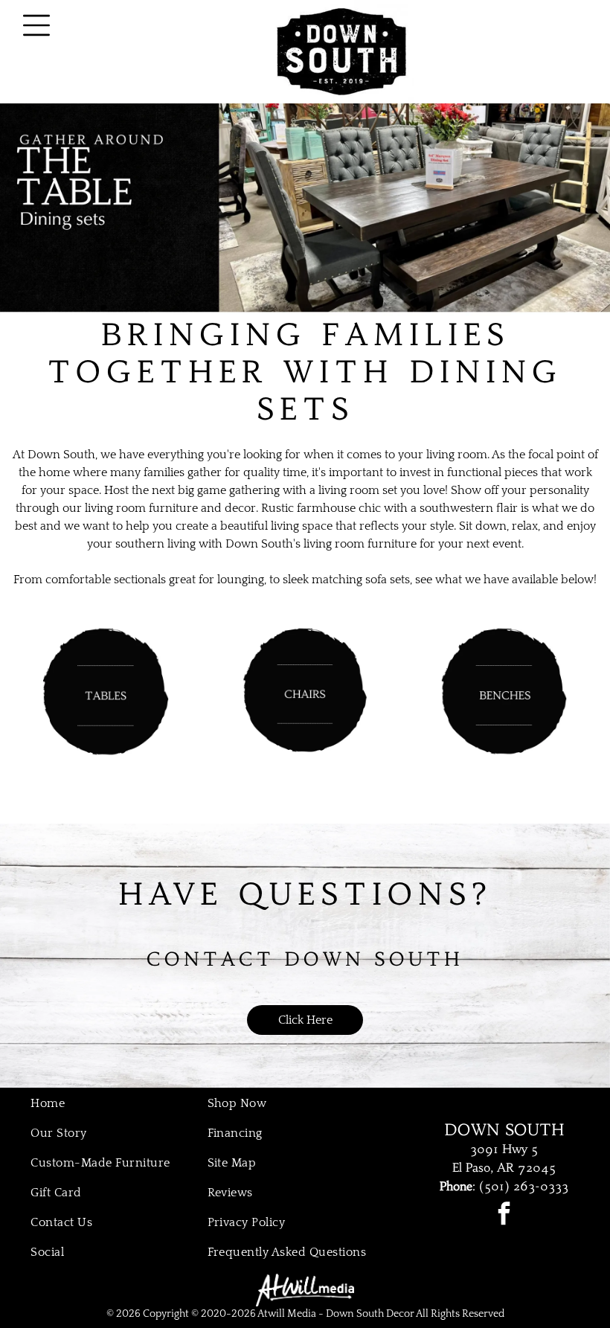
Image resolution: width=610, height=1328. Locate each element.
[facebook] (504, 1215)
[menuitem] (109, 1103)
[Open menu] (36, 25)
